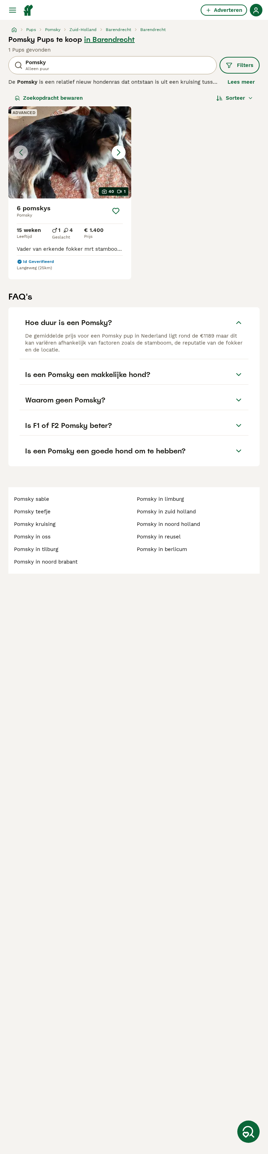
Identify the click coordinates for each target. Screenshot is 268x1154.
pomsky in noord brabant (45, 562)
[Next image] (119, 152)
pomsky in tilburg (36, 549)
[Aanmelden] (256, 10)
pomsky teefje (32, 511)
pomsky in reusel (159, 537)
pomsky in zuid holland (166, 511)
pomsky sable (31, 499)
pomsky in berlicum (162, 549)
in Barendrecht (109, 39)
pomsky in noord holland (168, 524)
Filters (245, 65)
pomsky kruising (34, 524)
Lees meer (241, 82)
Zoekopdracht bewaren (53, 98)
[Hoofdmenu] (13, 10)
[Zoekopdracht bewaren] (248, 1132)
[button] (69, 152)
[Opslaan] (116, 211)
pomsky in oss (32, 537)
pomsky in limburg (160, 499)
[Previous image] (21, 152)
